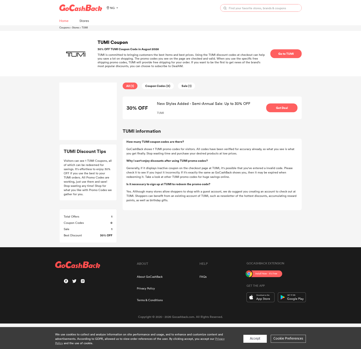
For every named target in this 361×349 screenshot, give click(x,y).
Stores (75, 27)
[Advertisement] (88, 111)
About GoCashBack (150, 277)
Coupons (64, 27)
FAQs (203, 277)
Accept (255, 339)
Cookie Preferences (288, 339)
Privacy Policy (146, 288)
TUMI (85, 27)
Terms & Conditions (150, 300)
